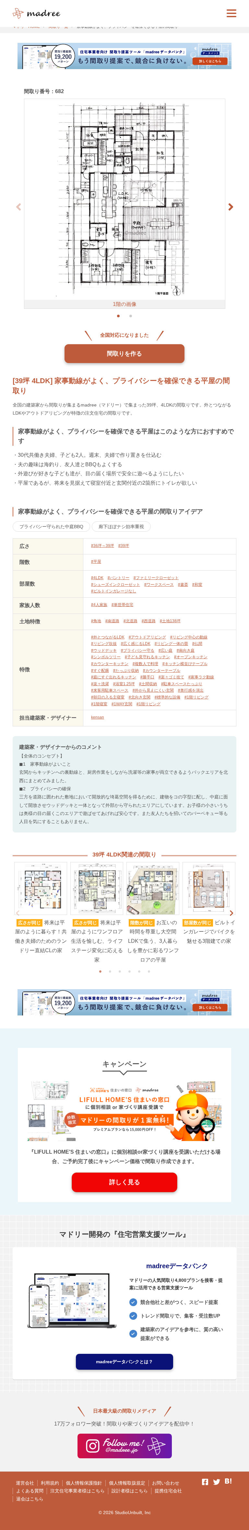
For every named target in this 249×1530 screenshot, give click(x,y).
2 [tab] (110, 971)
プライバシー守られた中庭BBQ (51, 526)
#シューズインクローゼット (115, 584)
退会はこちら (29, 1498)
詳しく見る (124, 1182)
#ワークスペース (159, 584)
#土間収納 (148, 684)
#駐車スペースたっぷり (181, 684)
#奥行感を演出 (191, 690)
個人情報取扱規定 (127, 1483)
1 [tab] (100, 971)
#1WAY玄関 (122, 704)
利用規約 (50, 1483)
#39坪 (123, 545)
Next (231, 913)
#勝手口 (147, 677)
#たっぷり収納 (126, 670)
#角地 (96, 621)
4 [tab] (129, 971)
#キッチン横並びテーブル (185, 664)
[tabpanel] (40, 908)
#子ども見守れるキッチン (147, 657)
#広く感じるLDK (135, 643)
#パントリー (118, 578)
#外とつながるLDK (107, 637)
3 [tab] (119, 971)
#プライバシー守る (137, 650)
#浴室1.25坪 (124, 684)
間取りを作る (124, 353)
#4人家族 (99, 604)
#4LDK (97, 578)
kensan (97, 717)
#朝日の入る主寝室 (107, 697)
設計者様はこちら (130, 1490)
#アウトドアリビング (147, 637)
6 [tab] (149, 971)
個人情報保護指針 (84, 1483)
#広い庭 (165, 650)
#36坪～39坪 (102, 545)
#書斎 (183, 584)
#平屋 (96, 561)
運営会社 (25, 1483)
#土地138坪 (170, 621)
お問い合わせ (165, 1483)
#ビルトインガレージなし (113, 591)
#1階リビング (196, 697)
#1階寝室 (99, 704)
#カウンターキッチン (109, 664)
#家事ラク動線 (201, 677)
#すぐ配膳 (100, 670)
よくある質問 (29, 1490)
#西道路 (149, 621)
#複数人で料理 (145, 664)
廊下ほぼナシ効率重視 (121, 526)
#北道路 (130, 621)
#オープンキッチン (191, 657)
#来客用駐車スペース (109, 690)
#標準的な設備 (167, 697)
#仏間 (197, 643)
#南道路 (112, 621)
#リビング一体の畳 (171, 643)
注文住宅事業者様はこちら (77, 1490)
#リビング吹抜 (104, 643)
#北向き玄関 (139, 697)
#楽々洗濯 (100, 684)
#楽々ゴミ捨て (171, 677)
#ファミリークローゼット (156, 578)
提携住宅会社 (168, 1490)
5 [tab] (139, 971)
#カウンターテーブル (161, 670)
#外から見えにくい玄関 (153, 690)
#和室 (197, 584)
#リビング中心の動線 (189, 637)
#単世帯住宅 (122, 604)
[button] (231, 207)
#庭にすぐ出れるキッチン (113, 677)
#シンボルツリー (106, 657)
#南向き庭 (186, 650)
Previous (17, 913)
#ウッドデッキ (104, 650)
